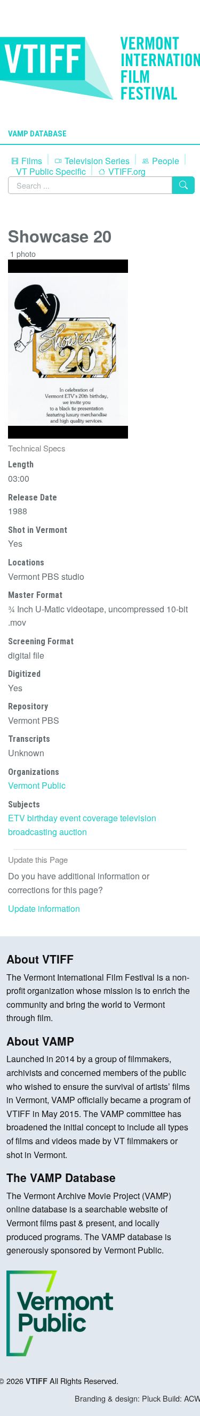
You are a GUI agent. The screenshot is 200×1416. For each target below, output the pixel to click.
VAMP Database (37, 134)
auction (73, 832)
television (138, 818)
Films (30, 161)
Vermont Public (37, 785)
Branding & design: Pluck (118, 1398)
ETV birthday (33, 818)
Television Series (96, 161)
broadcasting (32, 832)
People (164, 161)
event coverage (89, 818)
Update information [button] (44, 908)
